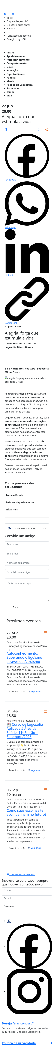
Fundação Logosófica (19, 35)
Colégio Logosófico (17, 39)
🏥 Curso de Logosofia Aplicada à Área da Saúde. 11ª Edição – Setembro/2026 (25, 730)
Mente (10, 81)
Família (11, 77)
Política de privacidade (19, 1043)
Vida (9, 95)
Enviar (16, 607)
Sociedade (13, 88)
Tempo (11, 92)
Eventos (11, 28)
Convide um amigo (24, 528)
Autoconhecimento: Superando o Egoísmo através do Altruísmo (24, 657)
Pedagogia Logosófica (20, 84)
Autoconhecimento (18, 59)
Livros (10, 32)
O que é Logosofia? (17, 21)
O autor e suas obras (18, 25)
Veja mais (36, 691)
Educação (12, 70)
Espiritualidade (16, 74)
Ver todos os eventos (22, 874)
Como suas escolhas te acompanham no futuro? (26, 812)
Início (10, 17)
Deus (10, 67)
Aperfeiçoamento (17, 56)
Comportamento (17, 63)
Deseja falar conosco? (18, 1023)
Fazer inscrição (17, 691)
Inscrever (9, 906)
